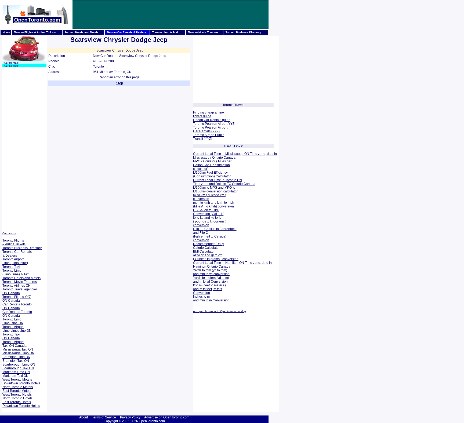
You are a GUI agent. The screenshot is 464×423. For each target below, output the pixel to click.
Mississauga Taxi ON (17, 349)
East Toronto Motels (16, 391)
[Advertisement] (170, 14)
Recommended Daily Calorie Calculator (208, 246)
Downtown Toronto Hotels (21, 406)
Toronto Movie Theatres (19, 282)
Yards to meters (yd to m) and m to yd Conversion (211, 279)
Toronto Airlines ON (16, 285)
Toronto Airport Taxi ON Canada (14, 344)
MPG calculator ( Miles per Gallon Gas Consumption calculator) (212, 165)
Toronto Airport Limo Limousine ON (16, 329)
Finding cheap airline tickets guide (208, 114)
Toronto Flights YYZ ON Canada (16, 298)
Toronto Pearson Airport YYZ (213, 124)
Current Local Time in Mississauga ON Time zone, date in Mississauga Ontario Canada (235, 155)
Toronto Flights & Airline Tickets (14, 242)
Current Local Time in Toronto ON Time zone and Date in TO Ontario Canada (224, 182)
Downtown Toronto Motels (21, 383)
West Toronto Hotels (17, 394)
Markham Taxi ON (15, 376)
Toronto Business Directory (22, 248)
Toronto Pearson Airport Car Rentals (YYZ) (210, 129)
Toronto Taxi (11, 267)
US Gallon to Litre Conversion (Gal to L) (208, 212)
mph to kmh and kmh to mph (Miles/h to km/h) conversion (213, 204)
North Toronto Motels (17, 387)
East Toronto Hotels (16, 402)
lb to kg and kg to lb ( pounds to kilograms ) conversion (209, 221)
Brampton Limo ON (16, 357)
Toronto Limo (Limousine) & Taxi (16, 272)
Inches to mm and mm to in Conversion (211, 298)
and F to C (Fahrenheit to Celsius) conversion (209, 236)
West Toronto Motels (17, 379)
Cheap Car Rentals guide (211, 120)
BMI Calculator (204, 251)
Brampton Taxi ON (15, 361)
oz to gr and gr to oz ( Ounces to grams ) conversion (215, 257)
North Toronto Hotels (17, 398)
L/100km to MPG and (208, 187)
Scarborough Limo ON (18, 364)
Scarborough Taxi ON (18, 368)
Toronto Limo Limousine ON (12, 321)
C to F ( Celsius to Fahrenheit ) (215, 229)
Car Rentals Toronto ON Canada (17, 306)
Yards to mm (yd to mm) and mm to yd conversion (211, 272)
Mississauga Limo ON (18, 353)
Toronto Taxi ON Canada (11, 336)
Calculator (223, 176)
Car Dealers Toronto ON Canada (17, 314)
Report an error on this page (119, 77)
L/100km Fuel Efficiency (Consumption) (210, 174)
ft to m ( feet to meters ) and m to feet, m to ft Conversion (209, 289)
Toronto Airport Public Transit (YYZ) (208, 137)
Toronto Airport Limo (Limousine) (15, 261)
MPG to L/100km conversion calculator (215, 189)
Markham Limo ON (16, 372)
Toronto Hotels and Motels (21, 278)
